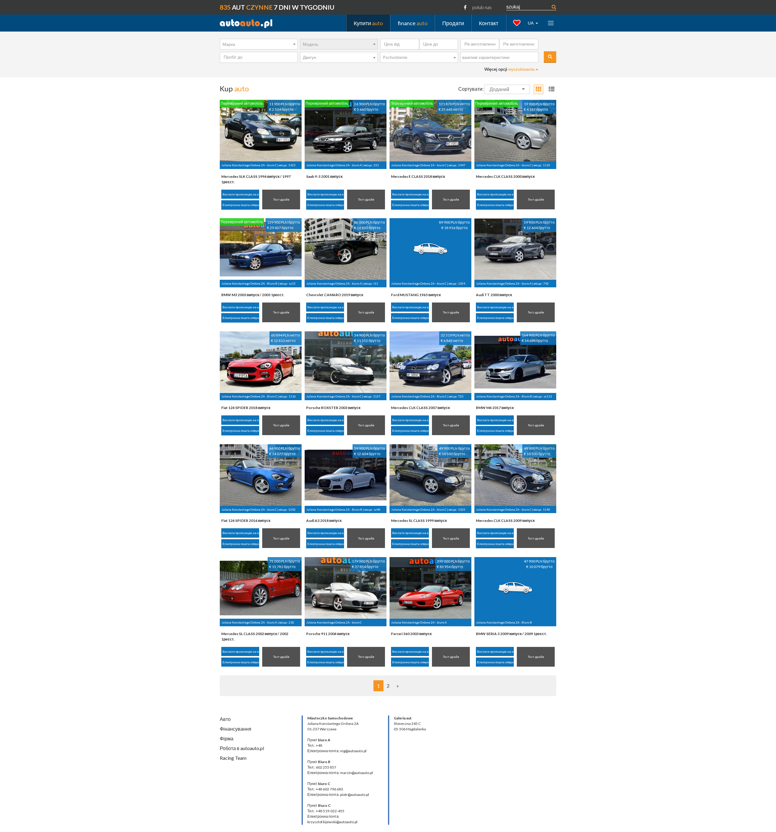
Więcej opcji (510, 69)
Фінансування (235, 729)
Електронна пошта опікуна (240, 205)
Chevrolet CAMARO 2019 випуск (334, 295)
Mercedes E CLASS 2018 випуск (418, 176)
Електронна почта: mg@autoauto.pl (336, 751)
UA (531, 23)
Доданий (499, 89)
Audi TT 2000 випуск (494, 295)
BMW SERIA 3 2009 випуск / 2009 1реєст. (511, 633)
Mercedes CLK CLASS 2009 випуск (505, 520)
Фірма (226, 738)
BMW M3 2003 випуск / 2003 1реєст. (252, 295)
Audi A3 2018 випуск (324, 520)
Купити (368, 22)
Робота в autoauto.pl (242, 748)
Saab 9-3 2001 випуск (324, 176)
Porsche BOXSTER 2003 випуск (333, 407)
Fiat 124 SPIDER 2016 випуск (245, 520)
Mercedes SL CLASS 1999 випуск (419, 520)
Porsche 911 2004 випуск (328, 633)
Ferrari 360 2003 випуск (411, 633)
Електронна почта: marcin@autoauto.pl (340, 772)
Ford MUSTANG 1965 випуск (416, 295)
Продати (453, 22)
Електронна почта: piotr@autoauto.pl (338, 794)
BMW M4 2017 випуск (495, 407)
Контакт (488, 22)
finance (412, 22)
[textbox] (501, 57)
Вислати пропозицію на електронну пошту (240, 194)
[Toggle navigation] (550, 23)
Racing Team (233, 758)
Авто (225, 719)
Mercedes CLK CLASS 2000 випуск (505, 176)
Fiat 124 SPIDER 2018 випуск (245, 407)
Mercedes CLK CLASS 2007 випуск (420, 407)
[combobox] (259, 44)
